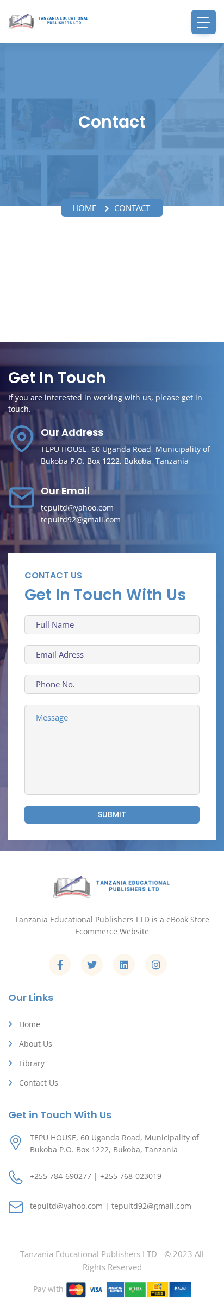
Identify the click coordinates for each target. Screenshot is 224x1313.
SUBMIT (112, 814)
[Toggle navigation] (203, 22)
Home (84, 207)
